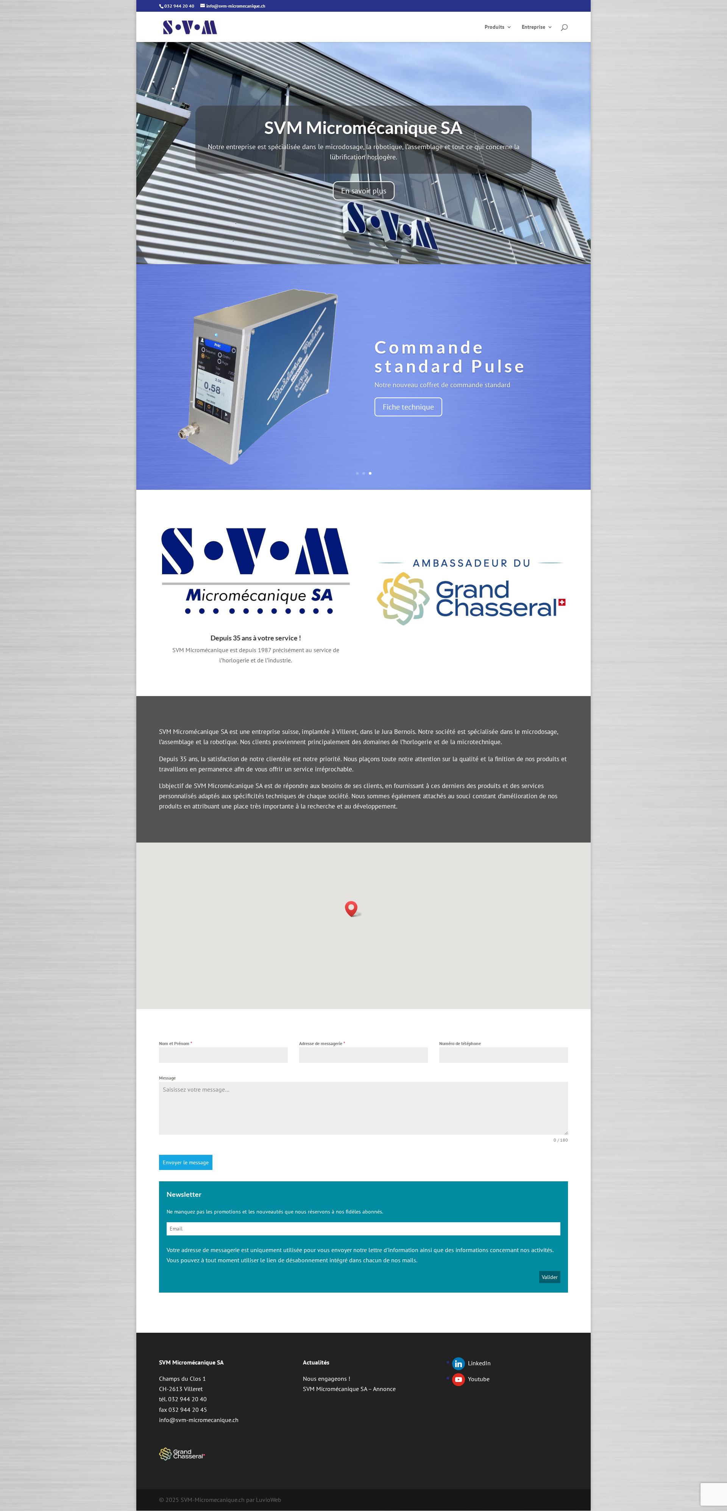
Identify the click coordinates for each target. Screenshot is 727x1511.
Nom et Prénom (175, 1043)
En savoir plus (363, 191)
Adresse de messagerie (322, 1043)
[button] (353, 909)
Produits (494, 27)
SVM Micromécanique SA (363, 127)
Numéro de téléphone (460, 1043)
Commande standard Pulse (450, 356)
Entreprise (533, 27)
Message (167, 1078)
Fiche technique (408, 407)
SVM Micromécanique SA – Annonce (349, 1389)
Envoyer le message (186, 1162)
